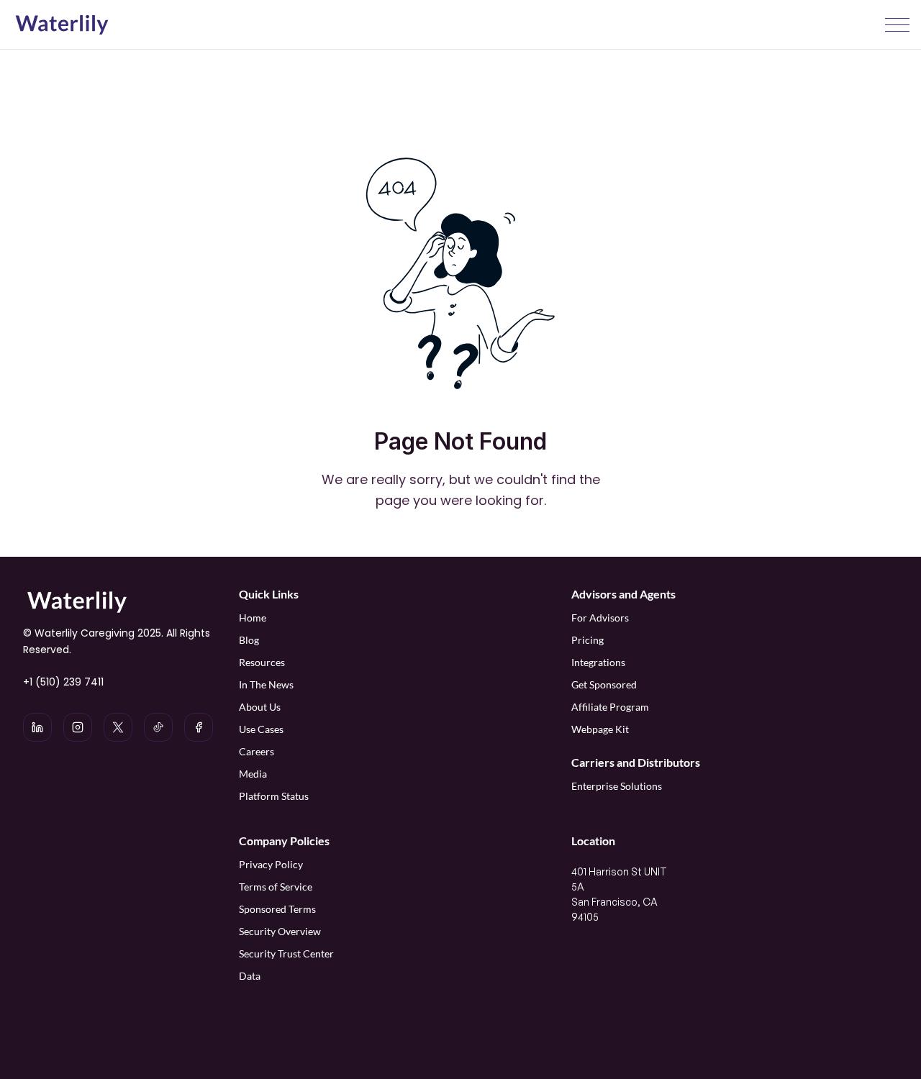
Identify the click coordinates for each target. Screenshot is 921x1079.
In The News (266, 684)
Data (249, 976)
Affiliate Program (611, 707)
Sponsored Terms (277, 909)
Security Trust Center (286, 953)
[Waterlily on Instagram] (77, 727)
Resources (262, 662)
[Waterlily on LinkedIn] (37, 727)
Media (253, 774)
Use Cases (261, 729)
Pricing (587, 640)
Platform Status (274, 796)
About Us (260, 707)
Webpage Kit (600, 729)
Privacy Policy (271, 864)
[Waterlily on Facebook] (198, 727)
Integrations (598, 662)
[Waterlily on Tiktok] (158, 727)
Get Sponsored (604, 684)
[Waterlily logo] (62, 25)
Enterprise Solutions (616, 786)
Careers (256, 751)
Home (252, 617)
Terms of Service (275, 886)
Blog (249, 640)
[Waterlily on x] (118, 727)
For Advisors (600, 617)
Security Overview (280, 931)
